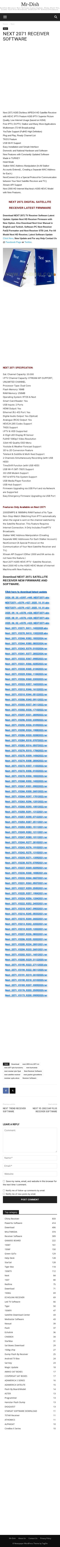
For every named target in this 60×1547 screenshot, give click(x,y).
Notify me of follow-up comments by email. (25, 1190)
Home (5, 24)
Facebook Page (13, 242)
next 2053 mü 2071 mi (30, 1064)
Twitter (28, 242)
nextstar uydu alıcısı (11, 1078)
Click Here (8, 238)
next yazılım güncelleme (33, 1074)
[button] (56, 17)
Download (15, 1064)
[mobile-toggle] (5, 17)
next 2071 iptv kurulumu (13, 1067)
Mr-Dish (12, 1538)
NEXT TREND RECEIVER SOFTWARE (14, 1110)
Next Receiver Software (33, 1071)
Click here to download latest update (26, 591)
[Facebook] (6, 1091)
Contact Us (33, 1538)
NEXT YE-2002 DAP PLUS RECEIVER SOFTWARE (45, 1110)
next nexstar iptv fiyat (12, 1071)
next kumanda (31, 1067)
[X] (12, 1091)
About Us (22, 1538)
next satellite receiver (12, 1074)
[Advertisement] (30, 78)
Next (12, 24)
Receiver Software (29, 1078)
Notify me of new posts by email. (21, 1194)
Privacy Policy (45, 1538)
